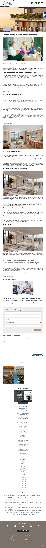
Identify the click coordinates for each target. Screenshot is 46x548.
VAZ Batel (22, 453)
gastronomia (24, 507)
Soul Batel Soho (22, 449)
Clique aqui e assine (23, 403)
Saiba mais (21, 303)
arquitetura (24, 495)
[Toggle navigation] (42, 3)
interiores (32, 507)
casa (32, 498)
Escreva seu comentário (8, 344)
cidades (35, 498)
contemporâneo (16, 502)
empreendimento (37, 505)
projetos (32, 510)
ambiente (18, 495)
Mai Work (22, 439)
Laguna (37, 507)
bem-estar (22, 498)
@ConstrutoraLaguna (23, 365)
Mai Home (22, 436)
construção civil (27, 500)
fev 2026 (23, 473)
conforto (39, 498)
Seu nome (6, 338)
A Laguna (26, 539)
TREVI (22, 452)
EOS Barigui (22, 423)
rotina (39, 510)
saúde (8, 512)
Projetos (22, 445)
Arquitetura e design (20, 63)
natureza (24, 510)
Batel (17, 498)
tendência (16, 514)
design (19, 505)
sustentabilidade (16, 512)
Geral (22, 427)
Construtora (22, 417)
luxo (10, 510)
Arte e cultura (22, 414)
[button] (44, 19)
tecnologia (26, 512)
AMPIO (22, 409)
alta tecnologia (9, 495)
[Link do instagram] (8, 370)
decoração (37, 502)
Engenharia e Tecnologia (22, 422)
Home (25, 538)
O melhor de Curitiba (22, 441)
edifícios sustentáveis (27, 505)
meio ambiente (19, 510)
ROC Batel (22, 446)
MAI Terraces (22, 437)
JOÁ (22, 430)
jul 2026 (23, 465)
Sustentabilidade (22, 450)
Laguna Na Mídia (22, 432)
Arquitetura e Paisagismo (22, 413)
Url (4, 341)
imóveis (29, 507)
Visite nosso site (5, 6)
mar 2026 (23, 471)
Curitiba (29, 502)
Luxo (22, 435)
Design (22, 421)
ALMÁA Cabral (22, 408)
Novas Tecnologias (22, 440)
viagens (30, 514)
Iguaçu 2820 (22, 428)
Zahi (22, 454)
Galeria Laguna (22, 426)
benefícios (29, 498)
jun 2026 (23, 466)
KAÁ (22, 431)
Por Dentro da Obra (22, 444)
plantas (28, 510)
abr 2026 (23, 470)
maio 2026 (23, 468)
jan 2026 (23, 474)
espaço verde (7, 507)
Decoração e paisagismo (22, 419)
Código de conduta (28, 540)
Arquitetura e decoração (22, 410)
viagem (25, 514)
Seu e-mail (27, 338)
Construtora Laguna (22, 418)
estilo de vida (16, 507)
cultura (22, 502)
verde (21, 514)
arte (14, 498)
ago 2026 (23, 463)
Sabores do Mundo (22, 448)
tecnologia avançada (35, 512)
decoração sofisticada (10, 505)
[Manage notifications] (43, 545)
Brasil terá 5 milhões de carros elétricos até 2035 (23, 294)
